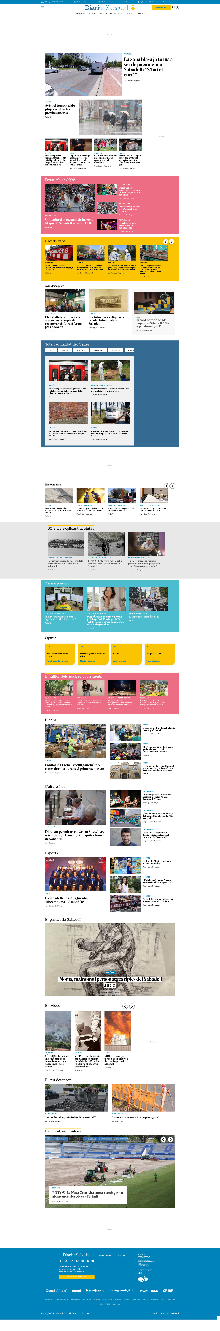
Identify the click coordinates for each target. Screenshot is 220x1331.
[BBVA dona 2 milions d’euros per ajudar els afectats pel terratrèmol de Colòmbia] (125, 751)
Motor (177, 2)
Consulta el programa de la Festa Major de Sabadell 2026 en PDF (69, 221)
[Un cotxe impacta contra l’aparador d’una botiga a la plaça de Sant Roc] (59, 253)
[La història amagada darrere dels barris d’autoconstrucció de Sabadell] (66, 544)
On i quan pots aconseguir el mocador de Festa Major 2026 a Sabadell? (130, 191)
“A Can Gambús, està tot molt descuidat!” (70, 1117)
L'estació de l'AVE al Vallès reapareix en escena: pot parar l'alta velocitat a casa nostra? (109, 433)
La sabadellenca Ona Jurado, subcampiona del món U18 (66, 900)
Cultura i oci (111, 13)
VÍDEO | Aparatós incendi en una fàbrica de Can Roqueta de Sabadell (116, 1060)
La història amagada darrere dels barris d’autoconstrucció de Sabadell (65, 563)
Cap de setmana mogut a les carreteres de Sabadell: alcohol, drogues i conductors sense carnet (80, 160)
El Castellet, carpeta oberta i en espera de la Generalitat (153, 509)
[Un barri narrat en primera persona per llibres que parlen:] (146, 544)
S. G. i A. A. (79, 1070)
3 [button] (106, 1206)
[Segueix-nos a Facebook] (60, 1261)
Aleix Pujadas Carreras (97, 327)
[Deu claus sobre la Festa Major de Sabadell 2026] (107, 224)
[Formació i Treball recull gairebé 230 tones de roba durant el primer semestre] (75, 741)
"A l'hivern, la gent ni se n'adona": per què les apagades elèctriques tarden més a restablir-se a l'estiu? (122, 267)
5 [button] (111, 1206)
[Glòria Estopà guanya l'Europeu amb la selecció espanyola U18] (125, 884)
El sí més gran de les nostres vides (93, 655)
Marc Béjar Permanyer (126, 198)
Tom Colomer (153, 661)
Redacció (48, 117)
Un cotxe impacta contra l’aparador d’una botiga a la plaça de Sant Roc (59, 267)
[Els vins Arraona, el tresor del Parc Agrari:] (59, 688)
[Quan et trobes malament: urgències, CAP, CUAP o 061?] (64, 599)
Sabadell (80, 13)
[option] (59, 260)
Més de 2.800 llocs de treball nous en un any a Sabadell (159, 729)
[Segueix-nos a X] (66, 1261)
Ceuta (116, 654)
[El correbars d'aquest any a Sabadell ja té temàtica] (107, 208)
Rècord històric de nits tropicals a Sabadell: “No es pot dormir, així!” (152, 323)
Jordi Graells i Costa (57, 661)
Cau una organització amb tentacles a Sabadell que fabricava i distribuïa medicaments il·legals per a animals (151, 269)
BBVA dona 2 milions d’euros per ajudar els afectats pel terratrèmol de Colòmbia (158, 749)
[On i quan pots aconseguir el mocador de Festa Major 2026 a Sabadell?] (107, 189)
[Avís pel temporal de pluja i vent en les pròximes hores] (110, 117)
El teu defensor (52, 1113)
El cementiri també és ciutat (144, 616)
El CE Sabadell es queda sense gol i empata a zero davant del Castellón (105, 159)
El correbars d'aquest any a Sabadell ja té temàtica (129, 209)
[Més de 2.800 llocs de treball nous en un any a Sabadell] (125, 732)
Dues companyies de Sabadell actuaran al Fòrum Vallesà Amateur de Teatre (157, 797)
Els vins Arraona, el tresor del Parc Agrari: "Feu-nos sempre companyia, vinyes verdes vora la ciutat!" (58, 704)
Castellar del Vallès (86, 505)
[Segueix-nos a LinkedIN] (88, 1261)
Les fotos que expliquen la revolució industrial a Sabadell (106, 320)
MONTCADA (116, 350)
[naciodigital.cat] (61, 1299)
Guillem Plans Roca (126, 231)
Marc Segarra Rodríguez (102, 166)
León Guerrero (50, 330)
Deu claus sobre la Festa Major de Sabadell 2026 (127, 225)
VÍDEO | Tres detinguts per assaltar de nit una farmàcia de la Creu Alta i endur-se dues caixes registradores (87, 1061)
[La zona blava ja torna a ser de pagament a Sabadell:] (83, 74)
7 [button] (116, 1206)
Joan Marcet (119, 661)
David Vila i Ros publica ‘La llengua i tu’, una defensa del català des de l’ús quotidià (156, 835)
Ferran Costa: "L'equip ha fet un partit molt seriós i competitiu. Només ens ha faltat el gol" (130, 160)
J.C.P (144, 776)
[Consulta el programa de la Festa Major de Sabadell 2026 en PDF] (70, 198)
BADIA (51, 350)
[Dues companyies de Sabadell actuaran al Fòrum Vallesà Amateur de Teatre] (125, 799)
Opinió (131, 13)
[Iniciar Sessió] (177, 7)
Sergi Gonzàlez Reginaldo (152, 821)
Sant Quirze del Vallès (150, 505)
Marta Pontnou (87, 661)
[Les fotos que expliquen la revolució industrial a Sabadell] (109, 300)
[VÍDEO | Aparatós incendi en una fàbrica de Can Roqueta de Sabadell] (117, 1031)
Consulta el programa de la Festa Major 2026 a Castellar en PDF (90, 509)
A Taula (151, 2)
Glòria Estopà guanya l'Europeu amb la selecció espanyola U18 (158, 881)
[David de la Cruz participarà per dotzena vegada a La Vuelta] (125, 903)
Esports (121, 13)
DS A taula (81, 698)
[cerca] (173, 7)
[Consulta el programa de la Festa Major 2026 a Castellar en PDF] (90, 495)
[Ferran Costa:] (130, 145)
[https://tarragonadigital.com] (121, 1291)
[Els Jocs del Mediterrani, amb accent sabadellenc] (125, 865)
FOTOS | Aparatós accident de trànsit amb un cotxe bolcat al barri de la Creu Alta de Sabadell (90, 267)
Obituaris (141, 13)
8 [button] (119, 1206)
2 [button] (103, 1206)
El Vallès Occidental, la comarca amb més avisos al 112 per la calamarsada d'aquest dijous (68, 433)
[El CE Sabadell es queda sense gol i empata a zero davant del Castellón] (105, 145)
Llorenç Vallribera (114, 708)
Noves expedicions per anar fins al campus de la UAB (121, 509)
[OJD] (143, 1279)
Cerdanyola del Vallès (101, 385)
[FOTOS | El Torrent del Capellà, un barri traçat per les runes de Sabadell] (106, 544)
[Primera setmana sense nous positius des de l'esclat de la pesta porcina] (110, 370)
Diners (101, 13)
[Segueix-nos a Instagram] (72, 1261)
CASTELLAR (81, 350)
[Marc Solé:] (90, 688)
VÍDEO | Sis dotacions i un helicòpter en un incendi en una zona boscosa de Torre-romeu (57, 1061)
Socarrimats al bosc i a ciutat (57, 655)
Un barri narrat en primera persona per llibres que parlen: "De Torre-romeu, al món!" (144, 563)
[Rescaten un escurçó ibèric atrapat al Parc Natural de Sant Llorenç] (59, 495)
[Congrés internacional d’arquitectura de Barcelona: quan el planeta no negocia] (122, 688)
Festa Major (50, 215)
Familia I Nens (167, 2)
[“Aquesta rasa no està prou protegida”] (143, 1098)
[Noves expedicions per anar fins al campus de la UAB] (122, 495)
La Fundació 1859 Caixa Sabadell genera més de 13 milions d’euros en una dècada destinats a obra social (158, 769)
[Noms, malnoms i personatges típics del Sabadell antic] (110, 959)
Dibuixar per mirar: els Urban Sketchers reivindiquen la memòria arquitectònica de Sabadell (74, 835)
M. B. (46, 168)
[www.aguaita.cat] (48, 1299)
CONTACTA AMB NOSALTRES (76, 1277)
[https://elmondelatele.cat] (148, 1291)
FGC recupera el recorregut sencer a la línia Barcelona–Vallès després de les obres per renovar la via (55, 160)
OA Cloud (174, 1313)
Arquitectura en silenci (119, 698)
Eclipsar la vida (153, 654)
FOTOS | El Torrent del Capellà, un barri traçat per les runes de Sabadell (105, 563)
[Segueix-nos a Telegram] (82, 1261)
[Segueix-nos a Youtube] (93, 1261)
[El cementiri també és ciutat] (148, 599)
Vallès (92, 13)
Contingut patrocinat (55, 613)
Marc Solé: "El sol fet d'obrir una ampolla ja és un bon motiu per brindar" (90, 703)
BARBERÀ (65, 350)
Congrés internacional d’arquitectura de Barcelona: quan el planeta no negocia (120, 703)
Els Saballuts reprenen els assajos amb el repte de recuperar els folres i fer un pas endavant (63, 322)
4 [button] (108, 1206)
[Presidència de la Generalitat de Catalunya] (146, 1261)
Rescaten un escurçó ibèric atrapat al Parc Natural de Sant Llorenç (58, 510)
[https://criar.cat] (168, 1291)
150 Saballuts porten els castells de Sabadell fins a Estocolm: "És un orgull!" (158, 816)
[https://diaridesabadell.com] (56, 1291)
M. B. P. (110, 514)
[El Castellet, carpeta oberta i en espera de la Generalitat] (154, 495)
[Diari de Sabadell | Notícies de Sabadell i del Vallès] (110, 7)
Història (110, 972)
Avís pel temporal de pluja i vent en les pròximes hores (60, 109)
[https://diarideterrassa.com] (95, 1291)
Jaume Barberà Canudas (110, 992)
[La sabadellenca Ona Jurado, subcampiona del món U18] (75, 874)
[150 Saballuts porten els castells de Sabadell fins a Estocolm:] (125, 818)
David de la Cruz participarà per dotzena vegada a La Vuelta (158, 900)
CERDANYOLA (98, 350)
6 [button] (114, 1206)
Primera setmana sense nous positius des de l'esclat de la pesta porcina (110, 390)
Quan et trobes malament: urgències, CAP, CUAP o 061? (60, 618)
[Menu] (42, 7)
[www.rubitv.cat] (163, 1299)
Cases (158, 2)
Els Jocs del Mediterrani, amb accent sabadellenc (157, 862)
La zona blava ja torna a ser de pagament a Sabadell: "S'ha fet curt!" (148, 67)
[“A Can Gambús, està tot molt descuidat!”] (76, 1098)
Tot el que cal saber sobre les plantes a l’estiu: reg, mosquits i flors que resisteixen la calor (152, 703)
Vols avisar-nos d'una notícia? (117, 2)
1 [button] (101, 1206)
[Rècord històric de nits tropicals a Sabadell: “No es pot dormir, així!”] (154, 303)
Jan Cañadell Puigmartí (132, 80)
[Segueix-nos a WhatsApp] (77, 1261)
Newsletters (161, 7)
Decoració (144, 698)
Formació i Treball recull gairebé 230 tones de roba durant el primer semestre (74, 766)
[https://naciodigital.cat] (76, 1291)
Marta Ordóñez (53, 569)
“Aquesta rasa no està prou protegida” (135, 1117)
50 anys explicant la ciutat (60, 558)
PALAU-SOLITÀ (133, 350)
